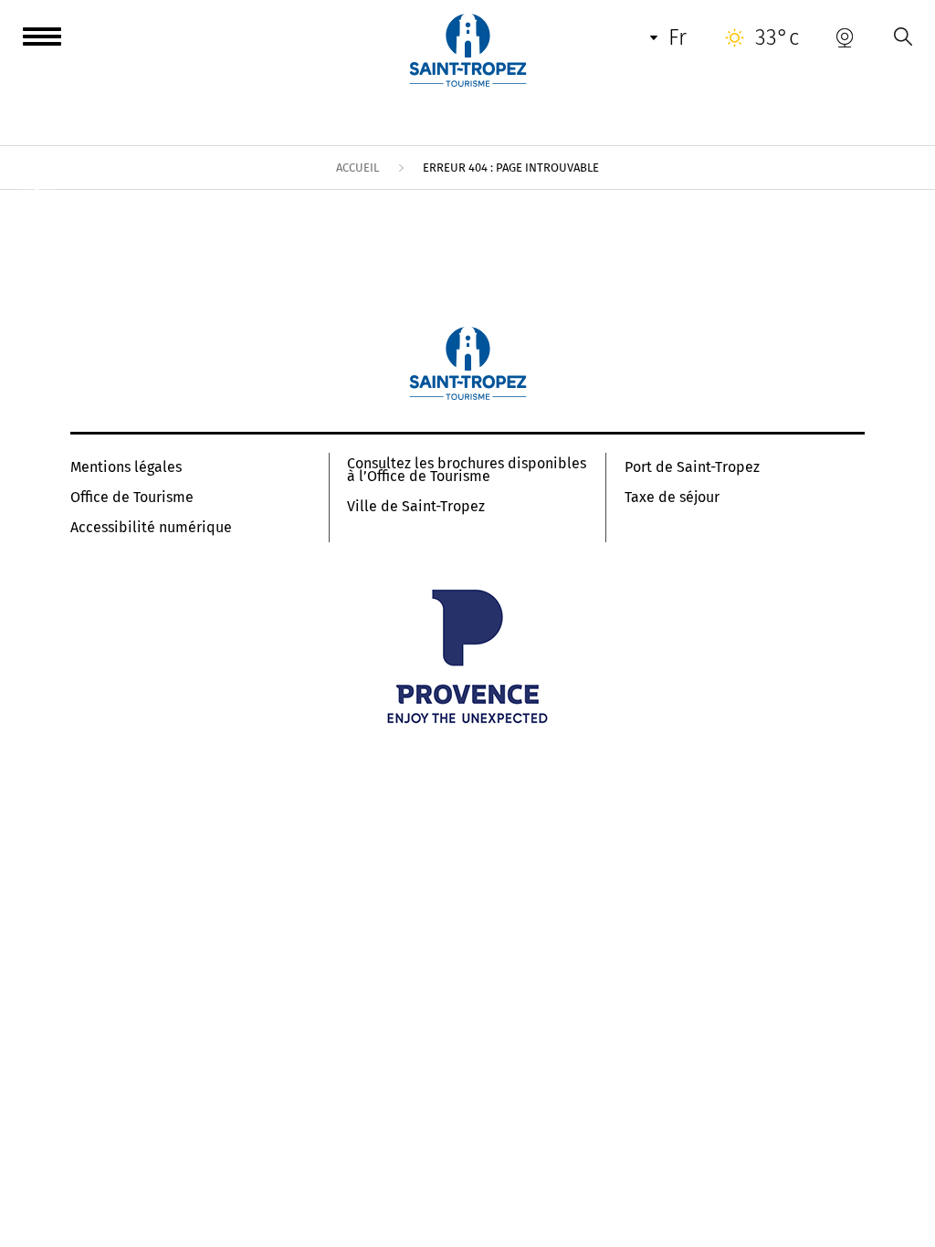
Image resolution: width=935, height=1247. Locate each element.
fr (677, 37)
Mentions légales (126, 467)
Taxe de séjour (672, 497)
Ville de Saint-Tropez (416, 506)
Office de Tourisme (132, 497)
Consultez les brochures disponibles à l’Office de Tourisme (466, 470)
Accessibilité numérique (151, 527)
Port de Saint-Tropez (692, 467)
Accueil (357, 167)
